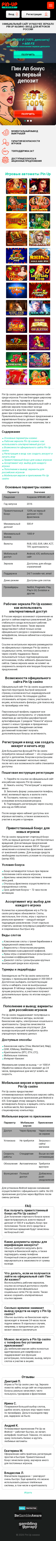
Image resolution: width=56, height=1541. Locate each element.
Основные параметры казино (20, 438)
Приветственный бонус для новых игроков (28, 459)
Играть (28, 1492)
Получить (28, 114)
